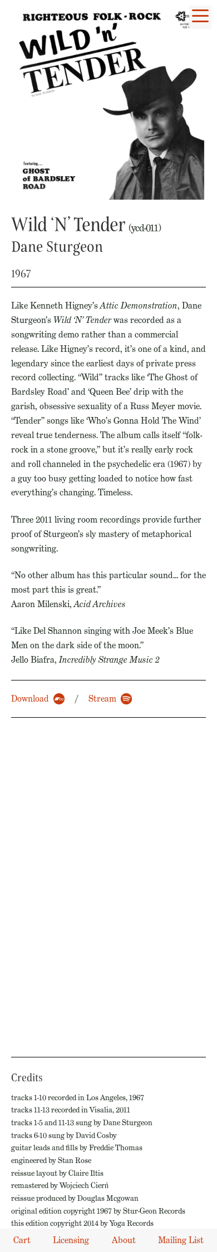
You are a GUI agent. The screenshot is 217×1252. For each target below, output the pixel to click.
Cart (22, 1240)
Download (30, 698)
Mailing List (181, 1240)
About (124, 1240)
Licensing (71, 1240)
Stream (102, 698)
